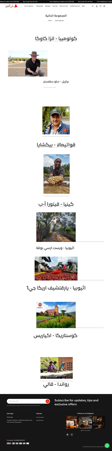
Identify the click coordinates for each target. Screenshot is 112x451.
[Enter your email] (48, 401)
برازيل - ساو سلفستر (56, 81)
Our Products (28, 6)
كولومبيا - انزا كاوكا (56, 38)
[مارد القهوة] (11, 6)
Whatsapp (10, 417)
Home (50, 20)
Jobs (83, 6)
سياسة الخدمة (40, 417)
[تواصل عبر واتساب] (107, 445)
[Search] (93, 6)
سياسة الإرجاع (40, 420)
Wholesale (39, 6)
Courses (55, 6)
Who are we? (64, 6)
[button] (104, 6)
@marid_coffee (85, 430)
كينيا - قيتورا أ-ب (56, 204)
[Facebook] (67, 434)
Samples (47, 6)
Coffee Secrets (75, 6)
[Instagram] (71, 434)
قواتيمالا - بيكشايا (56, 145)
